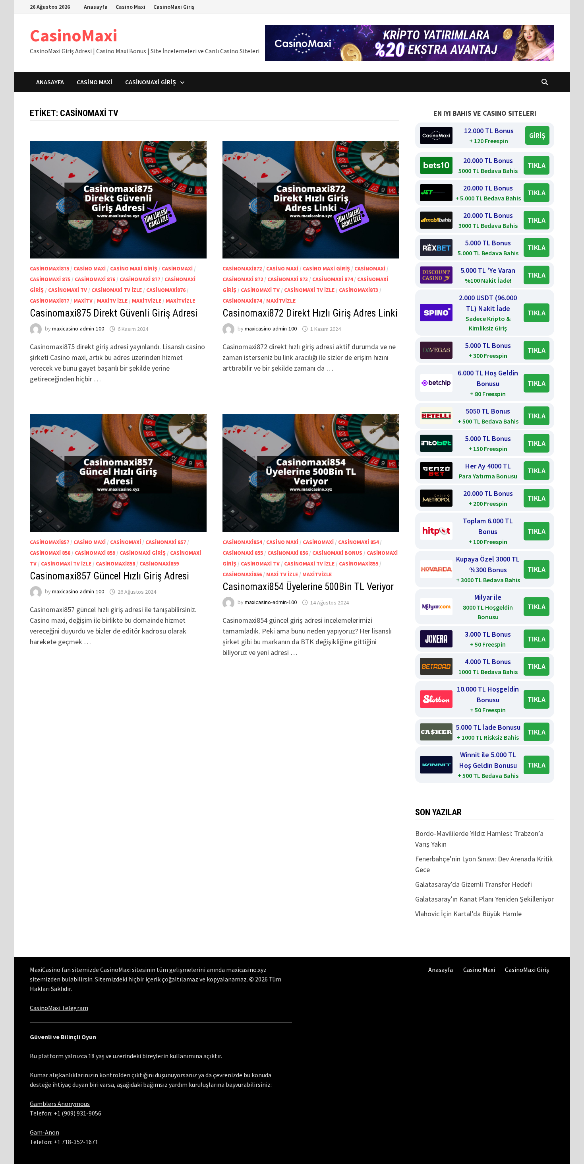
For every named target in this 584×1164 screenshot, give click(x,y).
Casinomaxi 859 (95, 552)
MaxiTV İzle (112, 300)
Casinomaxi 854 (358, 542)
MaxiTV (83, 300)
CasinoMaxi (73, 35)
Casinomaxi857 (49, 542)
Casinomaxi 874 (332, 279)
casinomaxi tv (67, 289)
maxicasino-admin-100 (78, 328)
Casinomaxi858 (115, 563)
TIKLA (536, 165)
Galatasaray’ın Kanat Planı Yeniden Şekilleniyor (484, 899)
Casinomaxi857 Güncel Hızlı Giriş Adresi (109, 576)
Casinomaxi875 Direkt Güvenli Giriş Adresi (113, 313)
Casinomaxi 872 (242, 279)
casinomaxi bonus (337, 552)
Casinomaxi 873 (287, 279)
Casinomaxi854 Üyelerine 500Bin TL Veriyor (308, 587)
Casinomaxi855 (358, 563)
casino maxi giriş (133, 268)
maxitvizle (180, 300)
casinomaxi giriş (143, 552)
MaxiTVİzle (146, 300)
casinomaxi (177, 268)
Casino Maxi (130, 6)
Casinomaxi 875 (50, 279)
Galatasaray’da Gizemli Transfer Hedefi (473, 884)
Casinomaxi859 (159, 563)
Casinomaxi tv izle (116, 289)
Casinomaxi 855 (242, 552)
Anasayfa (96, 6)
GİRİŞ (537, 135)
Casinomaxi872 (242, 268)
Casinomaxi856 (242, 574)
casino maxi (89, 268)
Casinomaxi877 (49, 300)
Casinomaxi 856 (287, 552)
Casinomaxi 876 (95, 279)
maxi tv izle (282, 574)
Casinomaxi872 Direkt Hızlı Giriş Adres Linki (310, 313)
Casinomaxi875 (49, 268)
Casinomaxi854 (242, 542)
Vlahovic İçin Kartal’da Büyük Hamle (468, 913)
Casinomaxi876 (166, 289)
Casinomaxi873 (358, 289)
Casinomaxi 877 (140, 279)
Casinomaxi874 (242, 300)
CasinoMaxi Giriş (173, 6)
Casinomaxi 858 (50, 552)
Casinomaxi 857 (165, 542)
